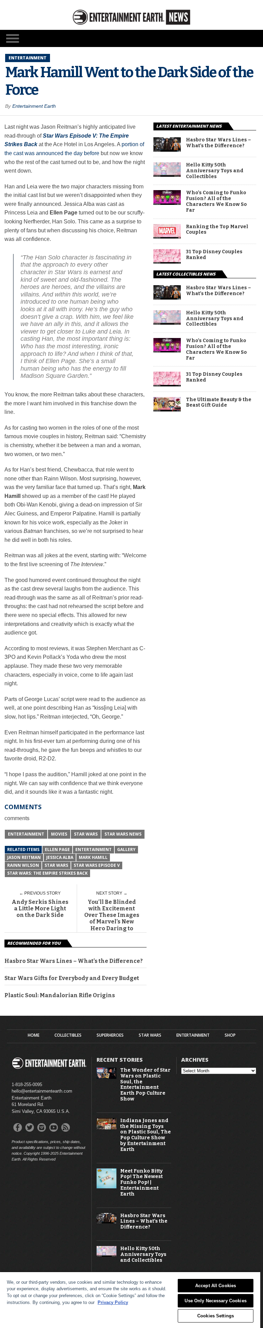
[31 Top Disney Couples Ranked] (167, 262)
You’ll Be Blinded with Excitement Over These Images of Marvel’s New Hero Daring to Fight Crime (111, 918)
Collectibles (68, 1035)
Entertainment (26, 834)
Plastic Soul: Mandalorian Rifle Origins (59, 995)
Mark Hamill (93, 857)
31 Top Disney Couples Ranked (214, 254)
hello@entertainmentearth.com (42, 1091)
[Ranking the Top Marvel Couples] (167, 237)
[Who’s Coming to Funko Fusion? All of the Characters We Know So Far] (167, 203)
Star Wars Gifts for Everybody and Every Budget (71, 978)
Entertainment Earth (34, 106)
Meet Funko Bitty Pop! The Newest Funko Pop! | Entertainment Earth (141, 1182)
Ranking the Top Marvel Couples (217, 229)
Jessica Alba (59, 857)
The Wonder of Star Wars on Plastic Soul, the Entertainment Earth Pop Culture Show (145, 1085)
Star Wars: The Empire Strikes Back (47, 873)
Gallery (126, 849)
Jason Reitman (24, 857)
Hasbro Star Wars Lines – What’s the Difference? (73, 961)
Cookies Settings (215, 1315)
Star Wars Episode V (97, 865)
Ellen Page (57, 849)
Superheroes (110, 1035)
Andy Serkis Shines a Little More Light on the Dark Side (40, 908)
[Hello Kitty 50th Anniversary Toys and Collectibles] (167, 175)
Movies (59, 834)
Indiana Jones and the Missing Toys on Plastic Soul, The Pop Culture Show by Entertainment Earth (145, 1135)
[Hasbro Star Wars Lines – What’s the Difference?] (167, 150)
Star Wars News (122, 834)
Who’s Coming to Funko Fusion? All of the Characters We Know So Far (216, 201)
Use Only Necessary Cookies (215, 1300)
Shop (230, 1035)
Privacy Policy (113, 1302)
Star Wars (86, 834)
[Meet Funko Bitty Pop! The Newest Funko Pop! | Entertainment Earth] (106, 1186)
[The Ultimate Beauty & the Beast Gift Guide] (167, 409)
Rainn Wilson (23, 865)
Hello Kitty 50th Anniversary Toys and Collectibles (214, 170)
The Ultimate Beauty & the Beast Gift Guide (218, 402)
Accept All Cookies (215, 1285)
